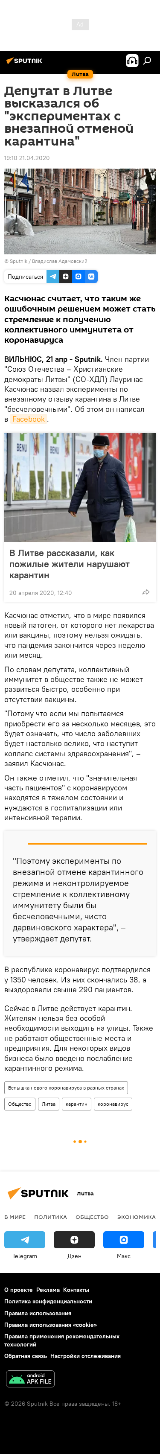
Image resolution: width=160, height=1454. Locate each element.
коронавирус (113, 1104)
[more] (145, 591)
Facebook (28, 419)
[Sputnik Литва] (25, 64)
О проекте (18, 1290)
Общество (20, 1104)
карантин (76, 1104)
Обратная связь (25, 1356)
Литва (48, 1104)
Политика (50, 1217)
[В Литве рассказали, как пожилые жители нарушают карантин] (80, 487)
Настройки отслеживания (85, 1356)
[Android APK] (30, 1380)
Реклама (48, 1290)
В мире (15, 1217)
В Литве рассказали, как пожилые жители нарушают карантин (69, 563)
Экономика (136, 1217)
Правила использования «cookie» (50, 1325)
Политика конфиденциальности (48, 1301)
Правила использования (37, 1313)
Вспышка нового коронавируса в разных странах (66, 1087)
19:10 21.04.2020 (27, 158)
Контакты (76, 1290)
